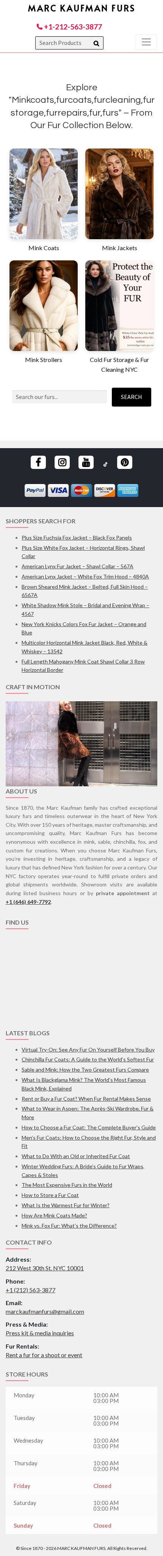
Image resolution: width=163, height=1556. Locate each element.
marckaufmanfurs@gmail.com (45, 1311)
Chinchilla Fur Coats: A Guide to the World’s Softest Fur (88, 1059)
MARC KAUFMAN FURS (81, 8)
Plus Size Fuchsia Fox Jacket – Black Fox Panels (77, 537)
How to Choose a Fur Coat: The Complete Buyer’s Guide (89, 1127)
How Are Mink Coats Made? (54, 1215)
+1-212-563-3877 (72, 26)
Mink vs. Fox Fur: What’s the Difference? (69, 1225)
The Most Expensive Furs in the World (67, 1185)
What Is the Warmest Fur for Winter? (66, 1205)
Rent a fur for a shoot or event (44, 1354)
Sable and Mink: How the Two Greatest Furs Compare (85, 1069)
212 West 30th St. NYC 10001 (45, 1267)
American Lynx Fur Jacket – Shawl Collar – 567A (77, 566)
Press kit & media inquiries (40, 1332)
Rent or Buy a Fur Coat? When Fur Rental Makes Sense (86, 1098)
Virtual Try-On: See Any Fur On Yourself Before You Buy (88, 1049)
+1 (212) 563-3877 (30, 1289)
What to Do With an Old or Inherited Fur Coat (76, 1156)
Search (131, 397)
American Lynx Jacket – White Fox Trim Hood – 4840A (85, 576)
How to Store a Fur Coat (50, 1195)
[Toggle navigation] (146, 41)
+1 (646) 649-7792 (28, 902)
